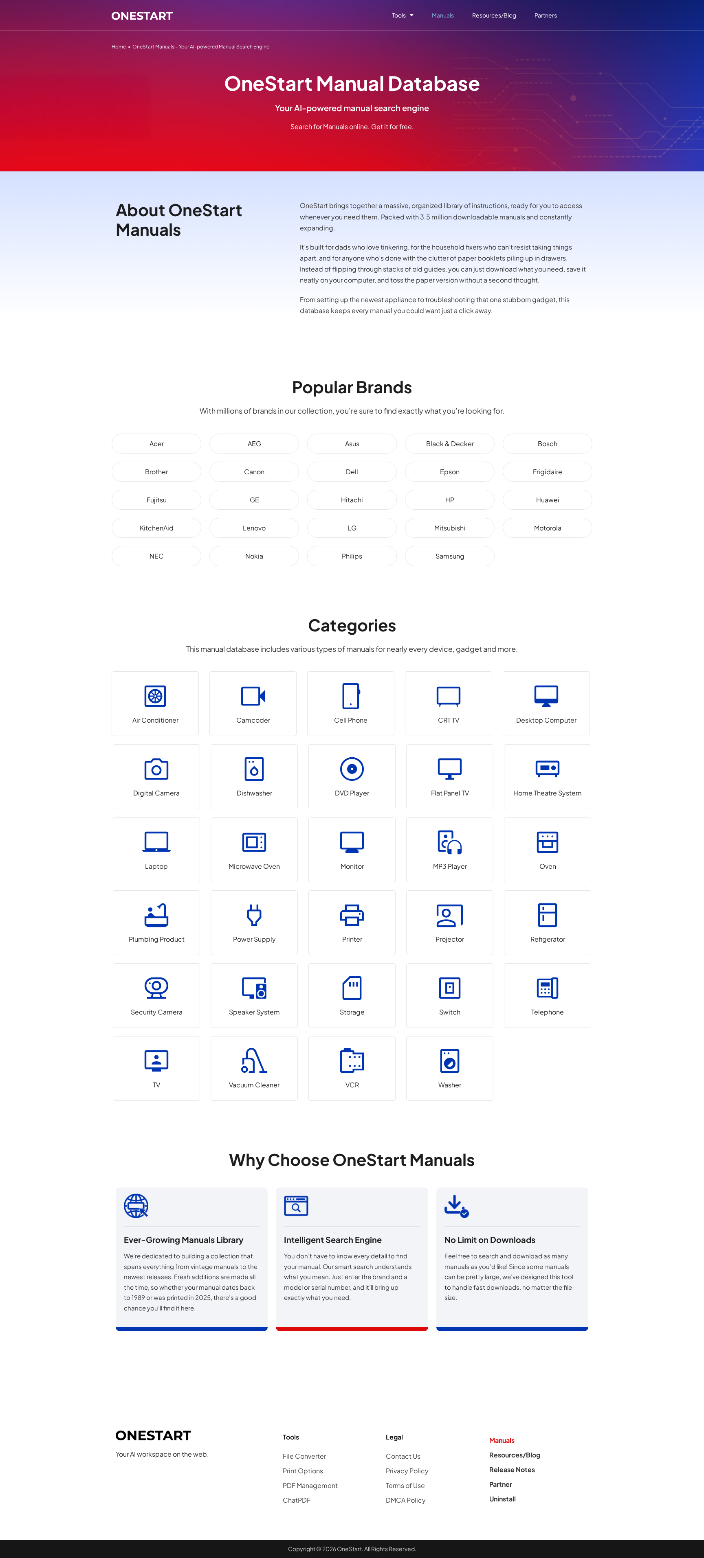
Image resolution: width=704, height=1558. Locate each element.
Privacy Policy (407, 1470)
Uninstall (502, 1498)
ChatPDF (296, 1500)
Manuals (443, 15)
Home (119, 47)
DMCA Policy (406, 1500)
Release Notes (512, 1469)
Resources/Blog (494, 15)
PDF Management (310, 1485)
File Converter (304, 1456)
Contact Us (403, 1456)
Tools (399, 15)
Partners (546, 15)
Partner (500, 1484)
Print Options (303, 1470)
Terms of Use (405, 1485)
